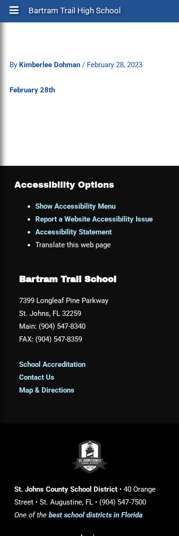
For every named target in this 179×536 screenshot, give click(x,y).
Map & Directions (46, 390)
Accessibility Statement (73, 232)
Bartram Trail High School (75, 13)
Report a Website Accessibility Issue (94, 219)
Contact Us (36, 377)
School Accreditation (52, 364)
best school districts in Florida (96, 515)
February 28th (32, 90)
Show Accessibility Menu (75, 206)
